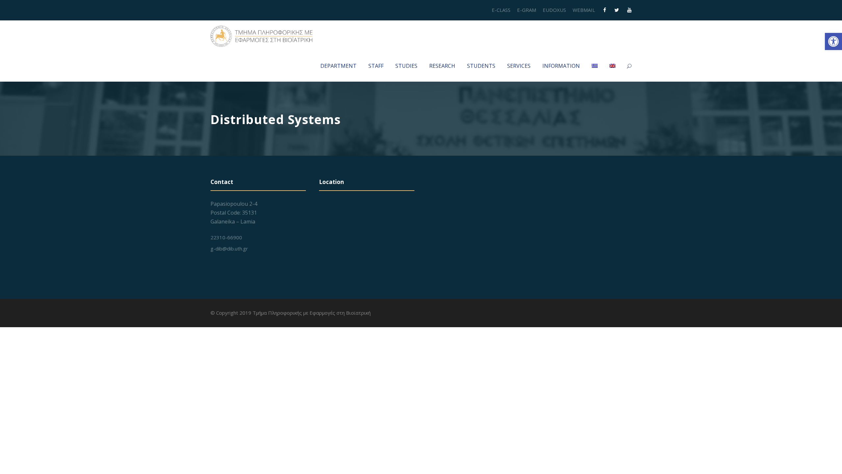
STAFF (376, 65)
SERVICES (519, 65)
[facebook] (604, 10)
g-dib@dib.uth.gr (229, 248)
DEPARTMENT (338, 65)
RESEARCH (442, 65)
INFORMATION (561, 65)
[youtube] (629, 10)
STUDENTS (481, 65)
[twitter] (616, 10)
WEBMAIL (584, 10)
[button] (833, 41)
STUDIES (406, 65)
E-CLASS (501, 10)
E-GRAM (526, 10)
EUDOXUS (554, 10)
